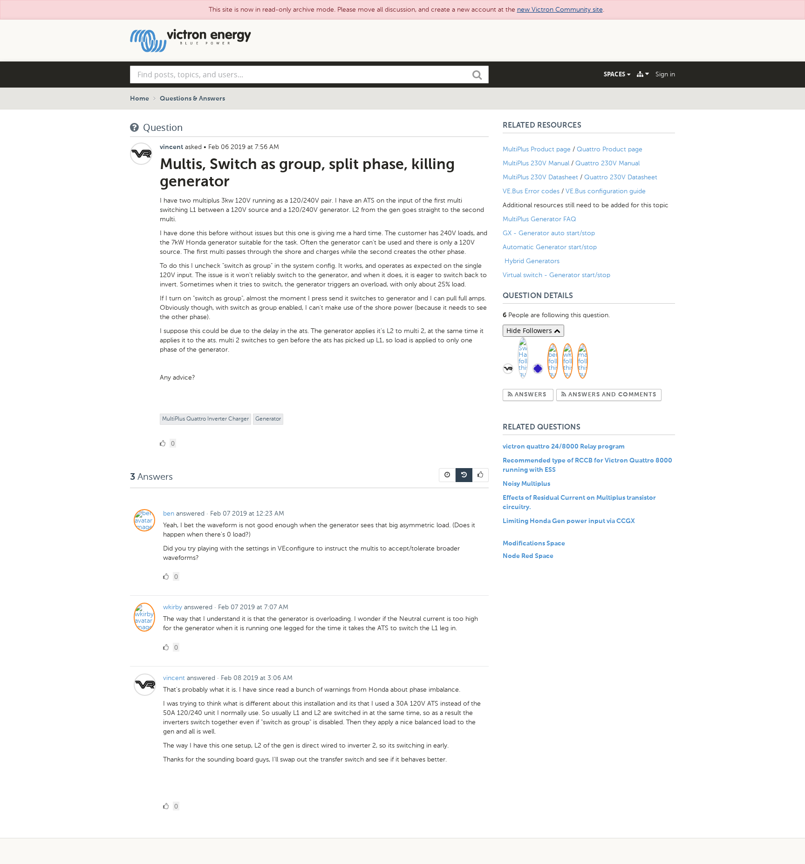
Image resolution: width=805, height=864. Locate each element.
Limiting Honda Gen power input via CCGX (569, 521)
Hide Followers (530, 330)
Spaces (615, 74)
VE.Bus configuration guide (606, 191)
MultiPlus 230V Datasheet (541, 177)
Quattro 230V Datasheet (621, 177)
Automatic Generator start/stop (550, 247)
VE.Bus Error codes (531, 191)
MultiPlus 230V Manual (536, 163)
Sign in (665, 74)
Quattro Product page (610, 149)
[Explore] (642, 74)
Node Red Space (528, 556)
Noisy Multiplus (526, 484)
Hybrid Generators (532, 261)
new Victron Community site (560, 10)
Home (139, 98)
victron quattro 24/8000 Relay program (564, 446)
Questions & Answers (192, 98)
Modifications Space (534, 543)
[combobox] (309, 74)
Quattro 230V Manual (607, 163)
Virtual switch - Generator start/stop (556, 275)
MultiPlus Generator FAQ (539, 219)
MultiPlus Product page (538, 149)
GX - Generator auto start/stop (549, 233)
